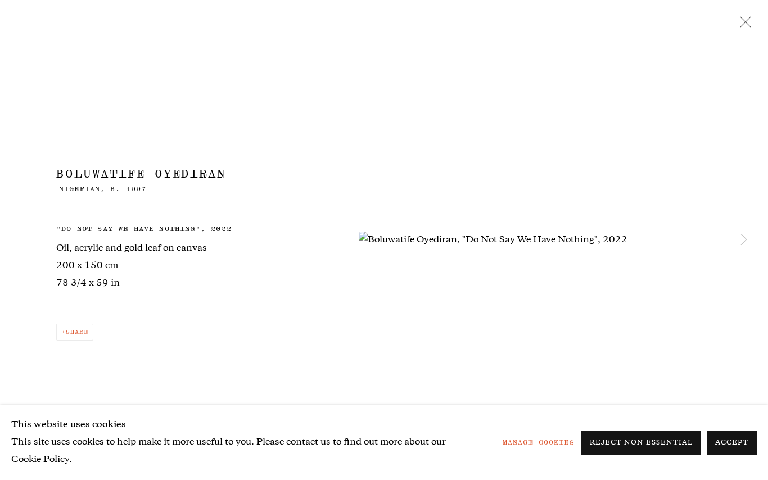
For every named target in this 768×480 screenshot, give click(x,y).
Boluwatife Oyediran (141, 173)
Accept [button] (731, 443)
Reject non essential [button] (641, 443)
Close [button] (742, 25)
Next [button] (744, 240)
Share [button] (77, 332)
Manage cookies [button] (539, 442)
